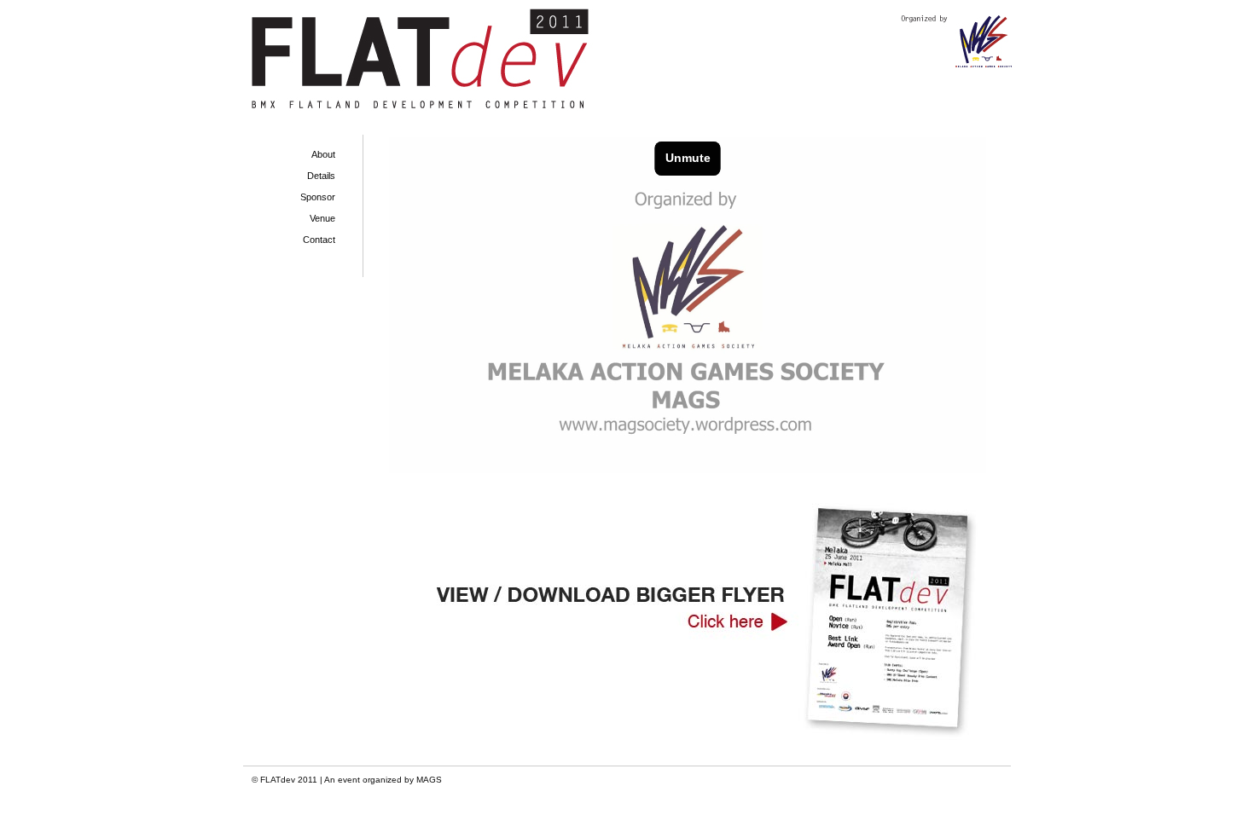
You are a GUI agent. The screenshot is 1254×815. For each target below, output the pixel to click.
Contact (319, 239)
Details (321, 176)
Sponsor (317, 197)
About (323, 154)
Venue (322, 218)
